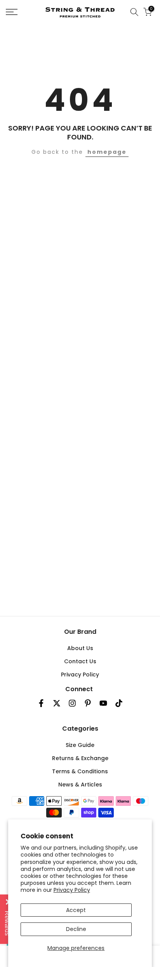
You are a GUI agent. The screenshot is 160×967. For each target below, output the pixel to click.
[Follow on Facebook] (41, 703)
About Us (80, 648)
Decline (76, 929)
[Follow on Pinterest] (88, 703)
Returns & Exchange (80, 758)
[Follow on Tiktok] (119, 703)
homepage (107, 152)
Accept (76, 910)
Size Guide (80, 745)
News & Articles (80, 784)
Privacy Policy (72, 890)
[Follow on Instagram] (72, 703)
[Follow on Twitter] (57, 703)
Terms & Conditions (80, 771)
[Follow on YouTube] (103, 703)
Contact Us (80, 661)
